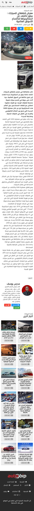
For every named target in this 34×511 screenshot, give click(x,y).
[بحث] (3, 2)
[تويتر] (14, 28)
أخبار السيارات (28, 11)
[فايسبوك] (20, 28)
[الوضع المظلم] (6, 2)
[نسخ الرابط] (7, 28)
